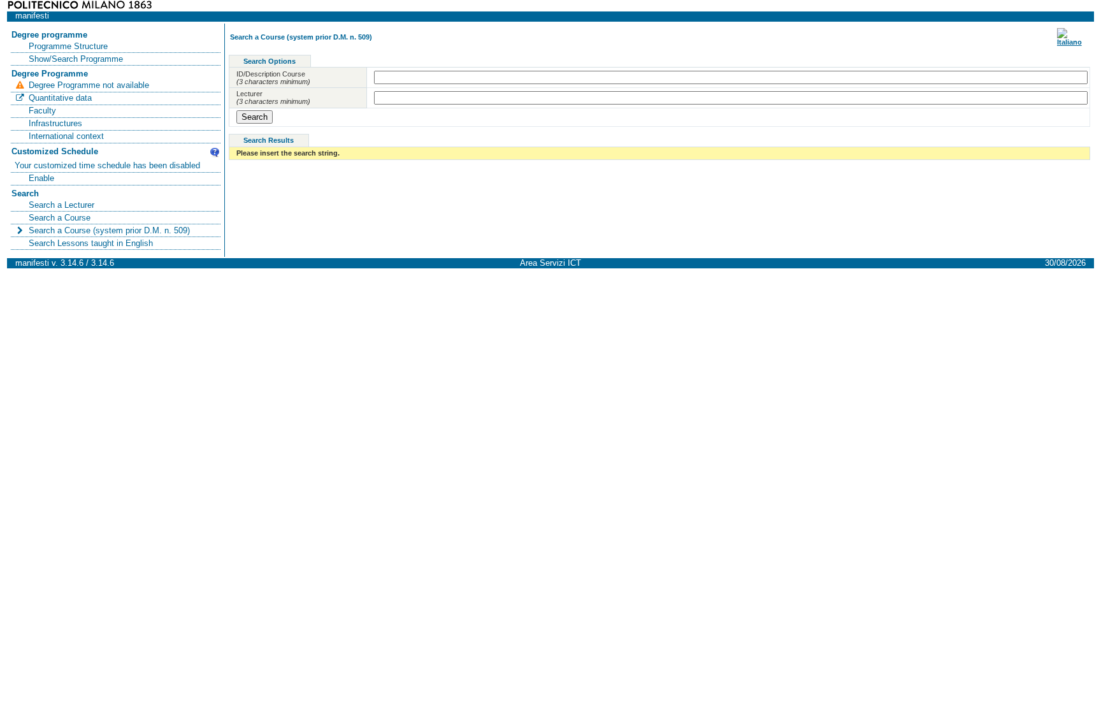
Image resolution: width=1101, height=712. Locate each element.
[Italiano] (1069, 42)
